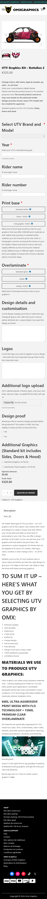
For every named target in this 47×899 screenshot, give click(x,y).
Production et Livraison (13, 849)
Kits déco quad (10, 820)
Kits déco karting (10, 814)
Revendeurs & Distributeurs (15, 863)
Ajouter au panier (26, 493)
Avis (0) (7, 516)
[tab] (23, 510)
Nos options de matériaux (14, 840)
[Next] (41, 35)
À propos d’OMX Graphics (14, 860)
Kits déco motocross (12, 810)
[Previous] (6, 35)
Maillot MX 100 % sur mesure (16, 826)
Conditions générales (12, 852)
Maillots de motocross (13, 823)
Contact (7, 837)
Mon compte (9, 843)
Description (10, 510)
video (12, 777)
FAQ (5, 833)
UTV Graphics (16, 499)
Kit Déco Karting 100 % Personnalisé (19, 817)
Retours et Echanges (12, 846)
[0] (41, 9)
